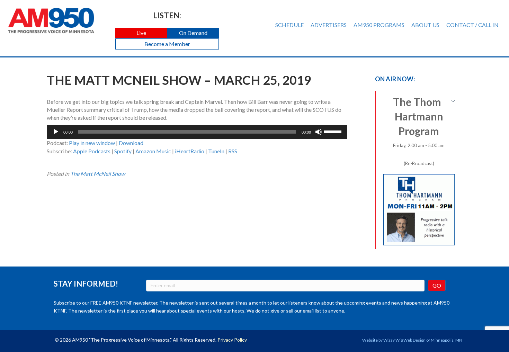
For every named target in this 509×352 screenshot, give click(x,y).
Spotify (123, 151)
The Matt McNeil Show (97, 173)
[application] (197, 132)
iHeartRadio (189, 151)
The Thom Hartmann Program (419, 131)
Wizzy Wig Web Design (404, 340)
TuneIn (216, 151)
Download (131, 142)
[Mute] (318, 131)
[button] (141, 33)
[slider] (333, 131)
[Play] (55, 131)
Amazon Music (153, 151)
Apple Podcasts (91, 151)
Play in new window (92, 142)
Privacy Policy (232, 340)
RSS (232, 151)
